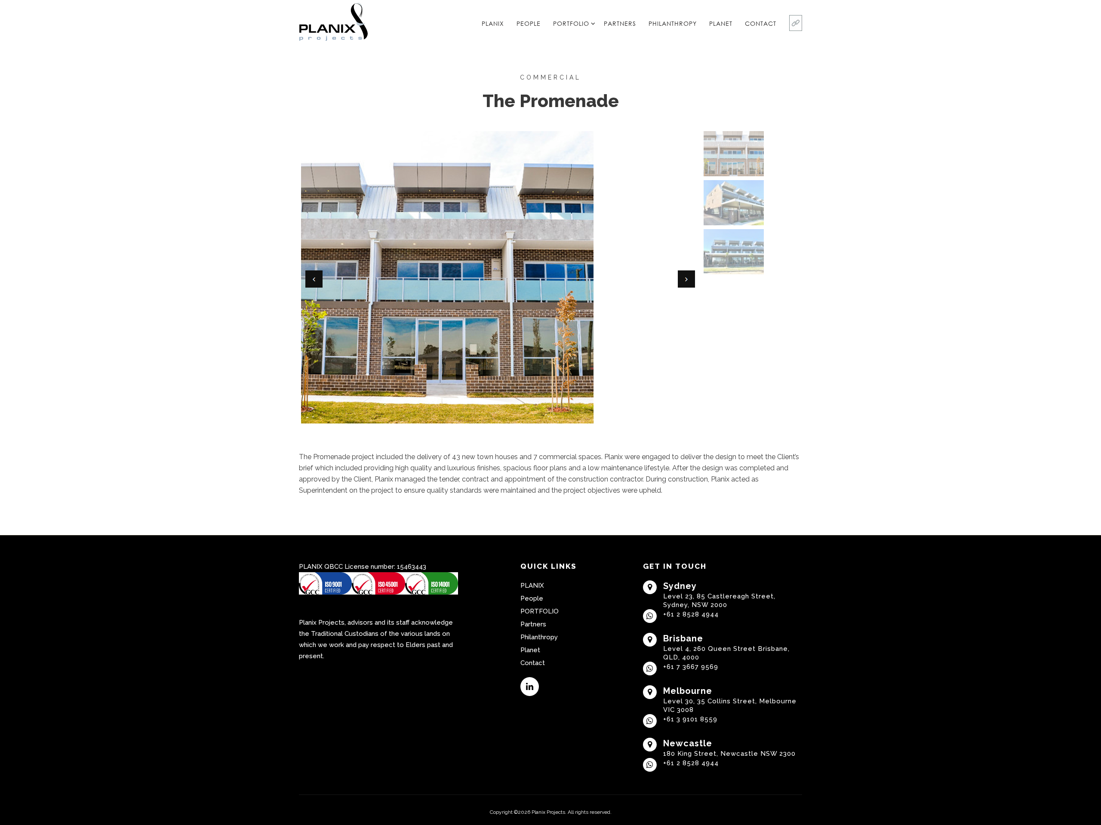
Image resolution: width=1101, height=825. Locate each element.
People (529, 23)
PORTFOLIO (571, 23)
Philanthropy (673, 23)
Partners (620, 23)
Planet (720, 23)
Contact (760, 23)
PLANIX (493, 23)
